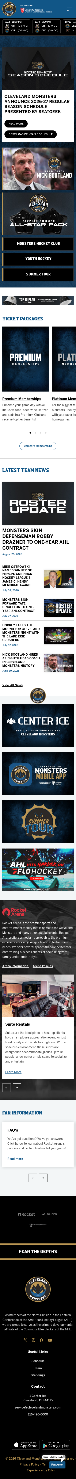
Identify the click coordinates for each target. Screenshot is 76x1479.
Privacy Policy (29, 1464)
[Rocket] (26, 1214)
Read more (15, 1159)
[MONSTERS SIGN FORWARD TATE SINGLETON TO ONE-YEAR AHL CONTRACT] (59, 608)
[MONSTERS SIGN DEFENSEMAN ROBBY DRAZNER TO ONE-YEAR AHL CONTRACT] (38, 503)
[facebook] (41, 1340)
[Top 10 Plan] (38, 300)
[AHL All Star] (38, 214)
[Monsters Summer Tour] (38, 821)
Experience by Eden (41, 1470)
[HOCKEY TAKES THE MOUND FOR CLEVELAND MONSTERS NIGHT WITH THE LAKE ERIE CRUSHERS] (59, 635)
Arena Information (15, 966)
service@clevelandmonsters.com (38, 1407)
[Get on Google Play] (56, 1445)
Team (38, 1368)
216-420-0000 (38, 1414)
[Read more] (38, 725)
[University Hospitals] (38, 1225)
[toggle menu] (69, 9)
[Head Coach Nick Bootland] (38, 169)
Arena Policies (43, 966)
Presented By (27, 5)
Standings (38, 1375)
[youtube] (50, 1340)
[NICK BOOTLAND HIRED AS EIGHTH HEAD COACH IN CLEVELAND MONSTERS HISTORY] (59, 663)
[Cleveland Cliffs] (49, 1214)
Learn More (13, 1072)
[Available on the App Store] (26, 1445)
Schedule (38, 1361)
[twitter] (25, 1340)
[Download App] (38, 773)
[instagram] (33, 1340)
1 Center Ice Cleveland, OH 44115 (38, 1398)
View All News (12, 685)
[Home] (9, 9)
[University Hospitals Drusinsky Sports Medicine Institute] (36, 10)
